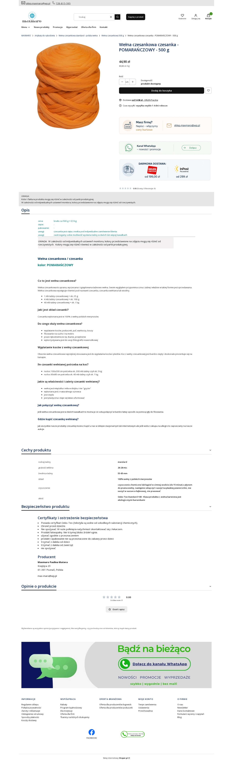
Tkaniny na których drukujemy (74, 717)
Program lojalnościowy (71, 707)
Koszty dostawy (29, 720)
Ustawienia (143, 707)
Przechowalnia (145, 710)
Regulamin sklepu (30, 704)
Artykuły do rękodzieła (45, 35)
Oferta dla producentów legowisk (115, 704)
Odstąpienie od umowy (32, 714)
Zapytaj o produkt (135, 17)
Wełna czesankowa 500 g (112, 35)
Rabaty (63, 704)
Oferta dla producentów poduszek (116, 707)
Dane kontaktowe (185, 710)
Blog (179, 717)
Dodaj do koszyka (161, 90)
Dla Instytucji (66, 710)
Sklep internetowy (115, 758)
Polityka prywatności (31, 707)
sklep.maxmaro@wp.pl (38, 3)
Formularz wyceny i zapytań (190, 714)
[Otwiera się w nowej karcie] (132, 734)
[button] (117, 17)
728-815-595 (63, 3)
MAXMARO (26, 35)
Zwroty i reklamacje (30, 710)
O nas (180, 704)
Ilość (121, 76)
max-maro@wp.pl (47, 575)
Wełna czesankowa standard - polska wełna (78, 35)
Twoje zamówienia (147, 704)
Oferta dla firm (67, 714)
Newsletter (182, 707)
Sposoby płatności (30, 717)
